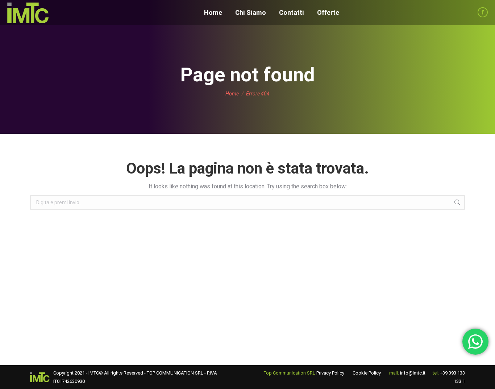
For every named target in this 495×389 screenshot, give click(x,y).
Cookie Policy (367, 373)
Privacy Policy (330, 373)
